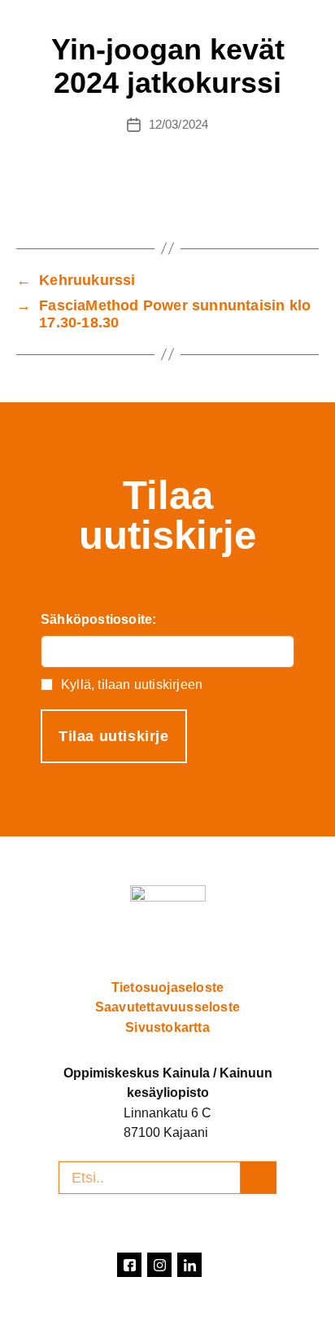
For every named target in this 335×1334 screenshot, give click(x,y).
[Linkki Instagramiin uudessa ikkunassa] (159, 1265)
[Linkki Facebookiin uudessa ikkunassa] (129, 1265)
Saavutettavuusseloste (167, 1006)
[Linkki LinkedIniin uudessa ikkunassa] (189, 1265)
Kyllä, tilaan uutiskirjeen (131, 684)
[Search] (258, 1177)
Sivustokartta (167, 1027)
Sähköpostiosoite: (98, 619)
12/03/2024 (179, 124)
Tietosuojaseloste (167, 987)
